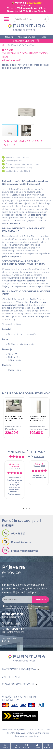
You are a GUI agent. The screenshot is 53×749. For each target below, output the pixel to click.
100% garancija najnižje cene (17, 157)
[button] (26, 99)
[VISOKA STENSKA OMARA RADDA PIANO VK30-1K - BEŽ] (38, 406)
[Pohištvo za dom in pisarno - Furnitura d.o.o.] (26, 27)
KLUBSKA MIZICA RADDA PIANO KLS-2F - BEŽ (14, 418)
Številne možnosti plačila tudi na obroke (22, 164)
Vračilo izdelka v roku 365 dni (18, 171)
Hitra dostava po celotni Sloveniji (19, 167)
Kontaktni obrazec (21, 542)
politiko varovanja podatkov (28, 608)
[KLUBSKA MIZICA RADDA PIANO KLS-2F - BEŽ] (14, 406)
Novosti (9, 37)
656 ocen (39, 456)
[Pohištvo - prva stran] (3, 45)
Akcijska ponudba (26, 37)
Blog (44, 37)
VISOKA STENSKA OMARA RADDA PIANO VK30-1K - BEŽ (38, 418)
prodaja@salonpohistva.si (25, 550)
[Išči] (45, 19)
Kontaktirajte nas (15, 631)
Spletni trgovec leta (14, 161)
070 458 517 (18, 533)
